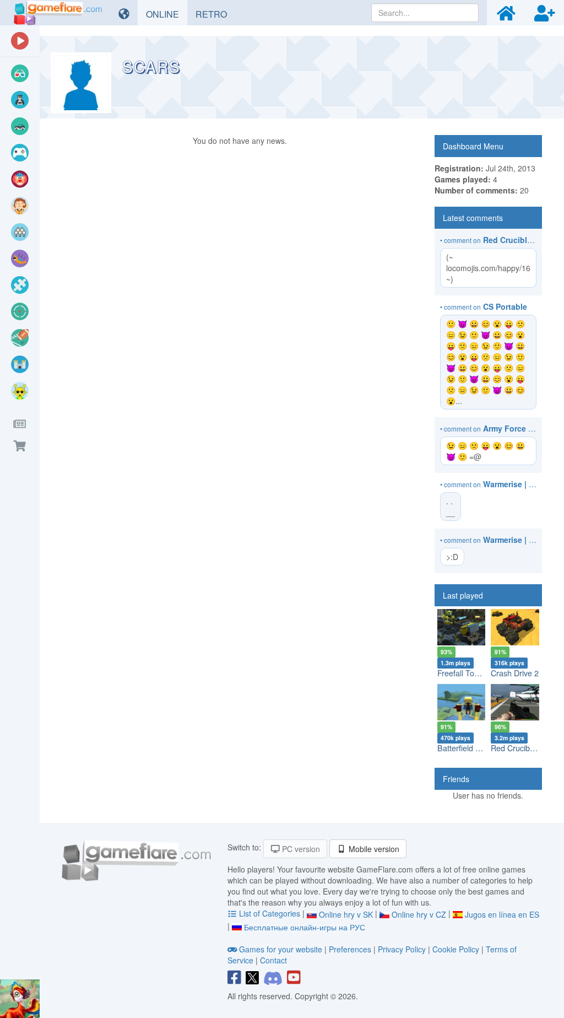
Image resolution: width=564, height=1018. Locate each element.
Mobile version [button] (372, 848)
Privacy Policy (402, 949)
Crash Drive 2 (515, 672)
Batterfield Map (464, 747)
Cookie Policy (455, 949)
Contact (273, 960)
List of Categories (269, 913)
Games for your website (280, 949)
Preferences (351, 949)
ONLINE (166, 13)
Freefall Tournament (472, 672)
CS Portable (505, 306)
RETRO (215, 13)
